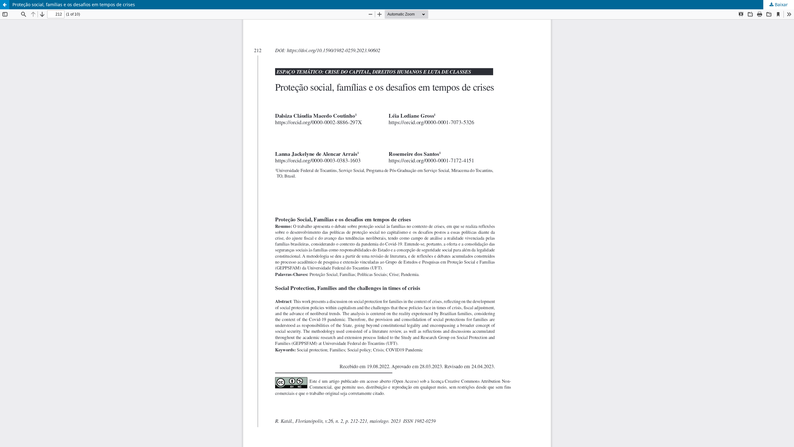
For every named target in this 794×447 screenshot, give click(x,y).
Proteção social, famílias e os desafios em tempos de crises (73, 4)
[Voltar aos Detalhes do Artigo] (4, 4)
